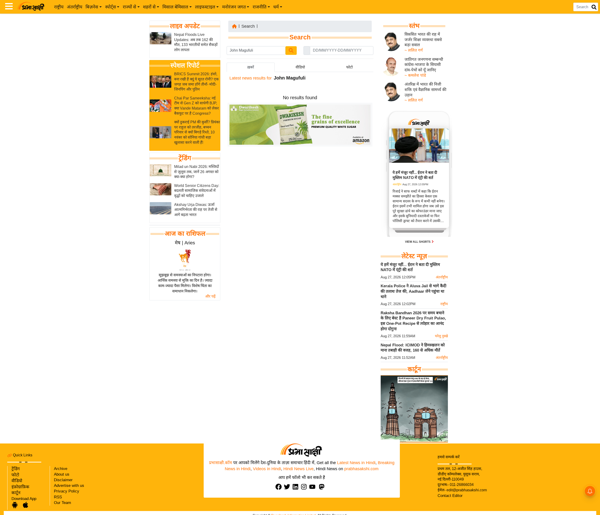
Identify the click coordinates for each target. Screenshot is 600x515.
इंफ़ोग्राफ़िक (20, 487)
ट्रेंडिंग (185, 158)
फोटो (15, 475)
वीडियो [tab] (300, 67)
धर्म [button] (276, 6)
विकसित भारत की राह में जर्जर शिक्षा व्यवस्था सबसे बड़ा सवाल (423, 39)
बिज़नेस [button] (92, 6)
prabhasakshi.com (361, 468)
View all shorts (418, 241)
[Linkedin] (296, 487)
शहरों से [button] (149, 6)
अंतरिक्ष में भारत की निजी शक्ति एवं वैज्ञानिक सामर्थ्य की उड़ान (425, 89)
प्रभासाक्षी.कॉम (220, 462)
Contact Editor (450, 495)
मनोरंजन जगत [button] (234, 6)
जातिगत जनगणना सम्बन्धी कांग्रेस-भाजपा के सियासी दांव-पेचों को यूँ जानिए (424, 64)
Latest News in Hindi (356, 462)
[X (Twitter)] (288, 487)
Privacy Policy (66, 491)
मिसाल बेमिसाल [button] (175, 6)
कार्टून (15, 492)
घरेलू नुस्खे (441, 336)
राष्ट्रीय (59, 6)
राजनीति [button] (259, 6)
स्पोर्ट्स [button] (110, 6)
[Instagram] (305, 487)
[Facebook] (279, 487)
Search (248, 26)
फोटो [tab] (349, 67)
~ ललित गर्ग (414, 50)
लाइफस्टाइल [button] (205, 6)
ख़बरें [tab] (250, 67)
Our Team (62, 502)
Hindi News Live (298, 468)
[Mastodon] (323, 487)
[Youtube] (313, 487)
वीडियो (16, 480)
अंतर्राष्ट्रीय (74, 6)
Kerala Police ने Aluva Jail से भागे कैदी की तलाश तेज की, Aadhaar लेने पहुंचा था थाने (413, 291)
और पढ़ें (210, 296)
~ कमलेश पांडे (415, 75)
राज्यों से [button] (129, 6)
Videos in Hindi (267, 468)
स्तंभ (414, 25)
